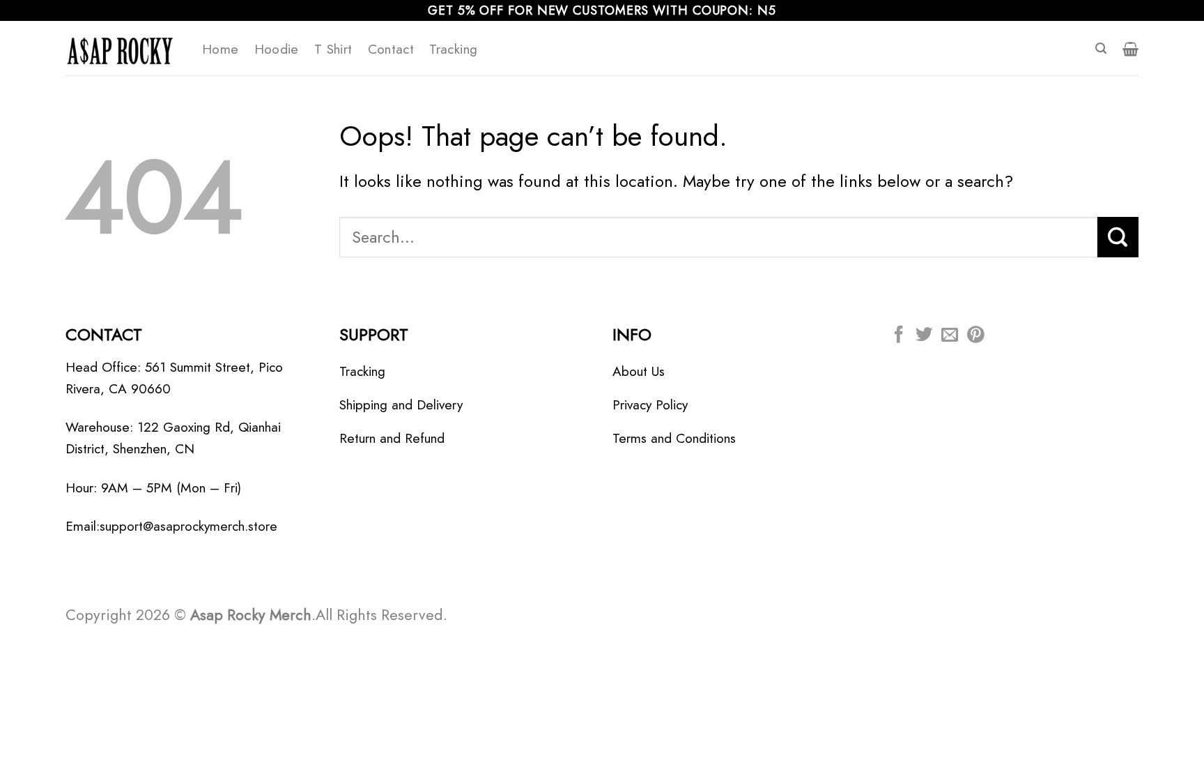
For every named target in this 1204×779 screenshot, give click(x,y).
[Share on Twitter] (924, 335)
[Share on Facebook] (898, 335)
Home (220, 49)
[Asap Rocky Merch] (123, 48)
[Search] (1100, 48)
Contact (391, 49)
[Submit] (1118, 237)
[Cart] (1130, 48)
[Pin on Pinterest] (975, 335)
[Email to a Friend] (949, 335)
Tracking (453, 49)
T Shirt (333, 49)
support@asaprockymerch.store (188, 526)
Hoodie (276, 49)
